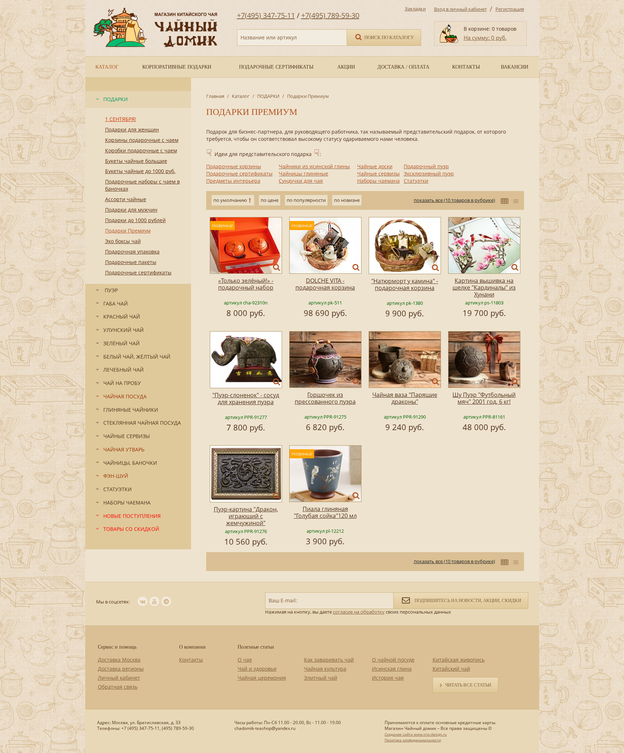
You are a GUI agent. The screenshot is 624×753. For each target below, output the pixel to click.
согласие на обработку (359, 612)
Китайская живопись (459, 659)
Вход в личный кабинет (460, 9)
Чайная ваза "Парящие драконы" (404, 398)
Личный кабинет (119, 677)
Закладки (415, 8)
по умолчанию (230, 200)
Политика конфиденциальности (413, 740)
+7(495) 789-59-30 (330, 15)
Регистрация (509, 9)
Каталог (241, 96)
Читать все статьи (468, 685)
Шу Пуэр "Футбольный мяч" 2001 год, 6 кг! (484, 398)
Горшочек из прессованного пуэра (325, 398)
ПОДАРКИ (268, 96)
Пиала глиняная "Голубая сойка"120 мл (325, 512)
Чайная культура (325, 668)
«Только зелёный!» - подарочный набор (245, 284)
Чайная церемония (262, 677)
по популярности (306, 200)
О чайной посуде (393, 659)
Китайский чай (451, 668)
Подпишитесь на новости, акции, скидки (467, 600)
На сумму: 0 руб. (485, 37)
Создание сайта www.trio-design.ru (416, 734)
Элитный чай (320, 677)
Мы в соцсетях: (113, 601)
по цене (269, 200)
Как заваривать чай (329, 659)
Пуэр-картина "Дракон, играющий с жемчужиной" (246, 516)
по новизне (347, 200)
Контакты (191, 659)
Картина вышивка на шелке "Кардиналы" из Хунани (484, 287)
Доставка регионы (121, 668)
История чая (388, 677)
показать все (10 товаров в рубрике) (454, 200)
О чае (245, 659)
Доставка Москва (119, 659)
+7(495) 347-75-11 (266, 15)
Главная (215, 96)
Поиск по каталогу (388, 37)
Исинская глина (392, 668)
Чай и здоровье (257, 668)
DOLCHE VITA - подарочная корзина (325, 284)
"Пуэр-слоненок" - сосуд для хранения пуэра (245, 398)
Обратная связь (118, 686)
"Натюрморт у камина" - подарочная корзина (404, 284)
